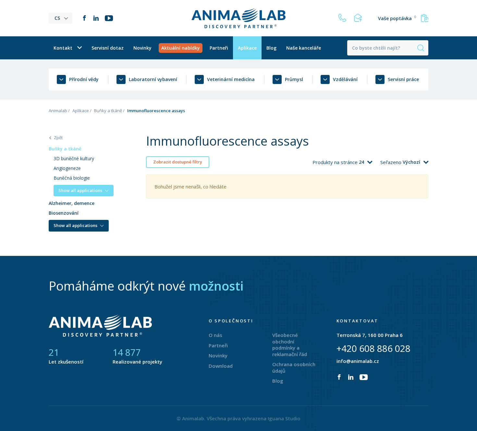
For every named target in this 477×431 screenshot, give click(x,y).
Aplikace (247, 48)
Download (221, 366)
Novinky (142, 48)
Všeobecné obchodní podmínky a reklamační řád (289, 344)
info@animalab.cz (357, 361)
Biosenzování (64, 213)
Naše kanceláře (303, 48)
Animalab (58, 111)
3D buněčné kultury (74, 158)
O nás (215, 335)
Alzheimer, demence (71, 203)
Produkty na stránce (335, 162)
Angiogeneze (67, 168)
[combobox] (365, 162)
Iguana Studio (284, 418)
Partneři (219, 48)
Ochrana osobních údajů (293, 367)
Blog (271, 48)
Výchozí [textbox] (411, 162)
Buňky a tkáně (108, 111)
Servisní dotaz (108, 48)
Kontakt (63, 48)
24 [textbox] (361, 162)
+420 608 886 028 (373, 348)
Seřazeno (391, 162)
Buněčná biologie (72, 178)
